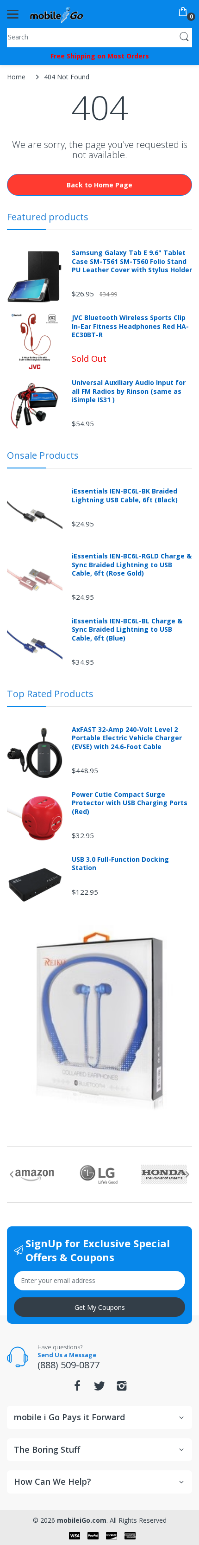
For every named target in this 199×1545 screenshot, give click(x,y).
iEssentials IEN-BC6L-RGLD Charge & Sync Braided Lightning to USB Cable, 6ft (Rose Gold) (132, 564)
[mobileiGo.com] (57, 14)
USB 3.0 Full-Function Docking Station (120, 863)
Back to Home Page (99, 184)
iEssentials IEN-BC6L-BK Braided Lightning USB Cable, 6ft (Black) (125, 495)
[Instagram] (121, 1388)
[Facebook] (77, 1388)
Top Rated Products (50, 693)
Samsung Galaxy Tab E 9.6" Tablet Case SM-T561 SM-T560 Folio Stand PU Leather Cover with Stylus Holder (132, 261)
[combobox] (99, 36)
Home (16, 76)
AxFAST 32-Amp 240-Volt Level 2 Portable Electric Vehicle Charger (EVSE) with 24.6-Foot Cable (127, 737)
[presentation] (11, 1174)
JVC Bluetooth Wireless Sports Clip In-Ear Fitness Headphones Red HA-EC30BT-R (130, 326)
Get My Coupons (100, 1307)
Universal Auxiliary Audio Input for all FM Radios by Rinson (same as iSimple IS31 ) (129, 391)
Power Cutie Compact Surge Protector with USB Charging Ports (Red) (129, 802)
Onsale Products (43, 455)
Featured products (47, 217)
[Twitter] (99, 1388)
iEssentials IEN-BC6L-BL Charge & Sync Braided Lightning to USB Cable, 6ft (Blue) (127, 629)
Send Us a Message (66, 1355)
